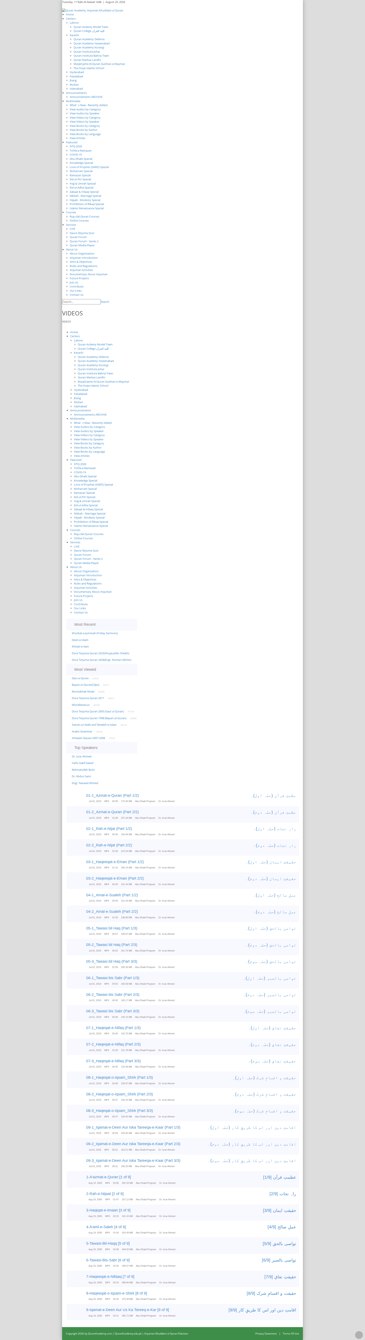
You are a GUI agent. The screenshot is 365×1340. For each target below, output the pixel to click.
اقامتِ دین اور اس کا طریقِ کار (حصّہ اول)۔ (252, 1127)
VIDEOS (66, 321)
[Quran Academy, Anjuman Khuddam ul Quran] (92, 10)
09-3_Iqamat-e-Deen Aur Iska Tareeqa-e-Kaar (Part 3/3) (133, 1160)
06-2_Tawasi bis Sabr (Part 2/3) (112, 994)
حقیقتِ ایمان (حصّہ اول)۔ (271, 862)
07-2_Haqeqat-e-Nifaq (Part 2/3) (113, 1044)
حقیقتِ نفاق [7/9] (280, 1276)
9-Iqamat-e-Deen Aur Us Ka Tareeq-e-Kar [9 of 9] (127, 1310)
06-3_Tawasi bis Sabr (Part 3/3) (112, 1011)
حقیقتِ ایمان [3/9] (279, 1210)
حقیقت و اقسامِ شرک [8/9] (271, 1293)
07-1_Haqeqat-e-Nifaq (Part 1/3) (113, 1028)
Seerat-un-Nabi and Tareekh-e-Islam (94, 725)
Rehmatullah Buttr (83, 770)
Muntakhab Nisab (83, 691)
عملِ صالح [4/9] (282, 1227)
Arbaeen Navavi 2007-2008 (88, 738)
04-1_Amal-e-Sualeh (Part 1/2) (112, 895)
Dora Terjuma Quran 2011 (88, 698)
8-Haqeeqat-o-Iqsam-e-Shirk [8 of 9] (116, 1293)
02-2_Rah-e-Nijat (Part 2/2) (109, 845)
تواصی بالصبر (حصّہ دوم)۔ (269, 994)
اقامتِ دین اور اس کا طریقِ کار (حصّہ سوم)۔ (252, 1160)
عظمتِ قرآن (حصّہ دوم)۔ (273, 812)
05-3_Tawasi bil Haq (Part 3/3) (111, 961)
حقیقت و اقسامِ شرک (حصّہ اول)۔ (264, 1077)
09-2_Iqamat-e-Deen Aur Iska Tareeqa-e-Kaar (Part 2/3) (133, 1144)
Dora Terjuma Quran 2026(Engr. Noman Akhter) (101, 660)
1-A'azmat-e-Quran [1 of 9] (108, 1177)
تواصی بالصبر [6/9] (279, 1260)
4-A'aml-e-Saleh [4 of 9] (106, 1227)
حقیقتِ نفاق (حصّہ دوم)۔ (272, 1044)
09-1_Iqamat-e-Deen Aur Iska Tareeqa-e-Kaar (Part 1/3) (133, 1127)
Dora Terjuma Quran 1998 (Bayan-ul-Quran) (99, 718)
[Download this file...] (70, 798)
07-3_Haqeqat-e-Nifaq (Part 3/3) (113, 1061)
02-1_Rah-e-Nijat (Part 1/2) (109, 829)
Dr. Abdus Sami (81, 776)
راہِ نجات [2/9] (283, 1193)
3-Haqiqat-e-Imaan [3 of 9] (108, 1210)
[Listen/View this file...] (78, 798)
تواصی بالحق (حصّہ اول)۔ (271, 928)
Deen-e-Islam (80, 640)
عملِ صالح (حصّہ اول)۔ (274, 895)
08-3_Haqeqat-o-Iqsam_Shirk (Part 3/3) (119, 1111)
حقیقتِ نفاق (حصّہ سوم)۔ (272, 1061)
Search (105, 302)
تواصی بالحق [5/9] (279, 1243)
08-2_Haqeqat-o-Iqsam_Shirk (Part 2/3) (119, 1094)
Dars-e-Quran (80, 678)
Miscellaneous (81, 705)
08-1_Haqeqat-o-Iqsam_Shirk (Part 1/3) (119, 1077)
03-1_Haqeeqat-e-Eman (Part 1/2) (115, 862)
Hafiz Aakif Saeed (82, 763)
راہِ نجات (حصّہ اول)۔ (274, 828)
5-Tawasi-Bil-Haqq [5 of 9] (108, 1243)
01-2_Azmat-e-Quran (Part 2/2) (112, 812)
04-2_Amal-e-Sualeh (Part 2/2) (112, 911)
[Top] (359, 1335)
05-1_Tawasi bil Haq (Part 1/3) (111, 928)
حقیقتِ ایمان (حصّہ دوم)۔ (271, 878)
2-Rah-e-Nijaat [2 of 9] (105, 1194)
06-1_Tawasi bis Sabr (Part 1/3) (112, 978)
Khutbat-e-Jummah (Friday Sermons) (95, 633)
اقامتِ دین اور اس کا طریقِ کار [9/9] (262, 1310)
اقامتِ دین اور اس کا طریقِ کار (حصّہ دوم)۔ (252, 1144)
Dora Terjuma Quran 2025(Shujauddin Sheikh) (100, 653)
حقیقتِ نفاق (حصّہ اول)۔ (272, 1027)
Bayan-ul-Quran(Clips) (85, 685)
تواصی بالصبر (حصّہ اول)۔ (269, 978)
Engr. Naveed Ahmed (85, 783)
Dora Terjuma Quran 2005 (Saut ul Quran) (98, 711)
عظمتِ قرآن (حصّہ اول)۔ (273, 795)
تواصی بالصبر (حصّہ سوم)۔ (269, 1011)
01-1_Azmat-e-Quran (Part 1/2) (112, 795)
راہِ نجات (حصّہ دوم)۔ (274, 845)
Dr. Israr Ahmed (81, 756)
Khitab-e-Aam (80, 646)
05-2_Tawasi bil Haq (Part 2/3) (111, 945)
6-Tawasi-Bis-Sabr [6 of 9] (108, 1260)
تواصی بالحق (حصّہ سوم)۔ (271, 961)
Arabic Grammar (82, 731)
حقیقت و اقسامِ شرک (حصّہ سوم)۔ (264, 1111)
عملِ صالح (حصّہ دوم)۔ (274, 911)
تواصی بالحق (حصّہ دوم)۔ (271, 945)
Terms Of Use (291, 1333)
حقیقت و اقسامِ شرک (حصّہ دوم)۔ (264, 1094)
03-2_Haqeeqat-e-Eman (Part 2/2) (115, 878)
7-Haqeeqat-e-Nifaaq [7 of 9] (110, 1276)
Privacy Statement (266, 1333)
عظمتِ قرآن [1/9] (279, 1177)
